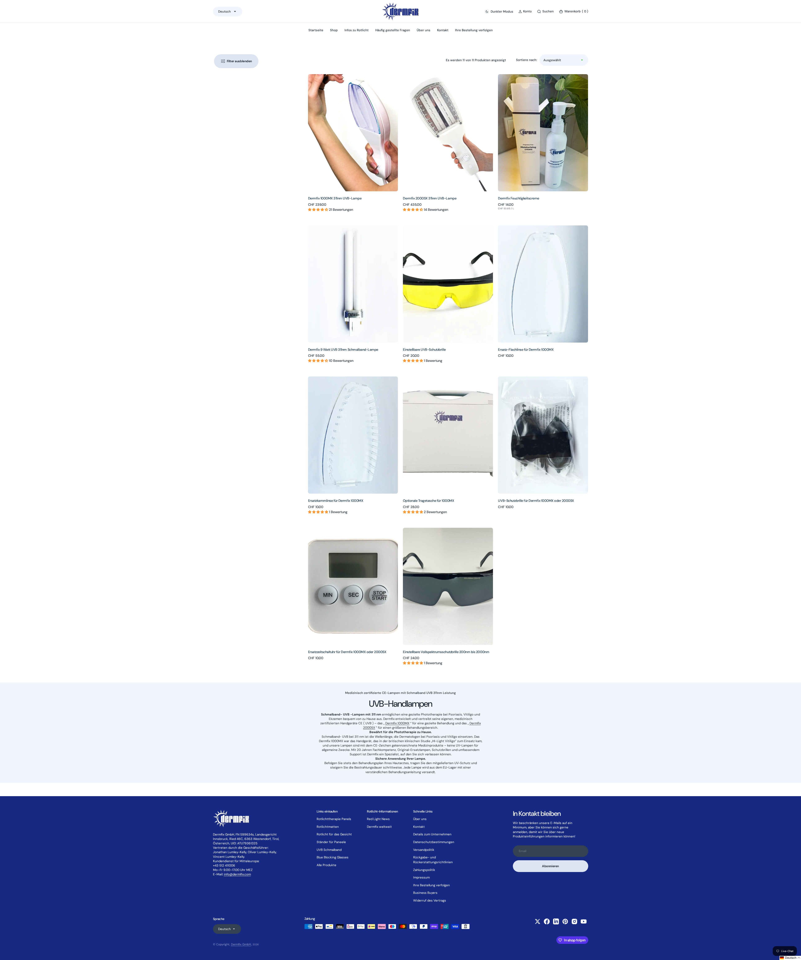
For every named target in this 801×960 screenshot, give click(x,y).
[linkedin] (556, 921)
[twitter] (537, 921)
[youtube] (583, 921)
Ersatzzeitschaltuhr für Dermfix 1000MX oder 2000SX (347, 652)
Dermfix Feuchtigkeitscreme (518, 198)
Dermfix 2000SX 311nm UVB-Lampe (429, 198)
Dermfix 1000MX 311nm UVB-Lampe (335, 198)
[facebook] (546, 921)
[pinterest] (565, 921)
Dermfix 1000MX (397, 723)
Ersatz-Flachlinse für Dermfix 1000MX (525, 349)
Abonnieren (550, 866)
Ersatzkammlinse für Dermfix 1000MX (335, 500)
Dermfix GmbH (241, 944)
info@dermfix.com (237, 874)
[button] (573, 11)
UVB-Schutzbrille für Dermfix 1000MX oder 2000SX (536, 500)
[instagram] (574, 921)
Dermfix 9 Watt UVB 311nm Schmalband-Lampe (343, 349)
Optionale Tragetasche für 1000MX (428, 500)
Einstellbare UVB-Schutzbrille (424, 349)
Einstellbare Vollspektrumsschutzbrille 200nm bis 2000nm (446, 652)
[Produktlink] (353, 132)
